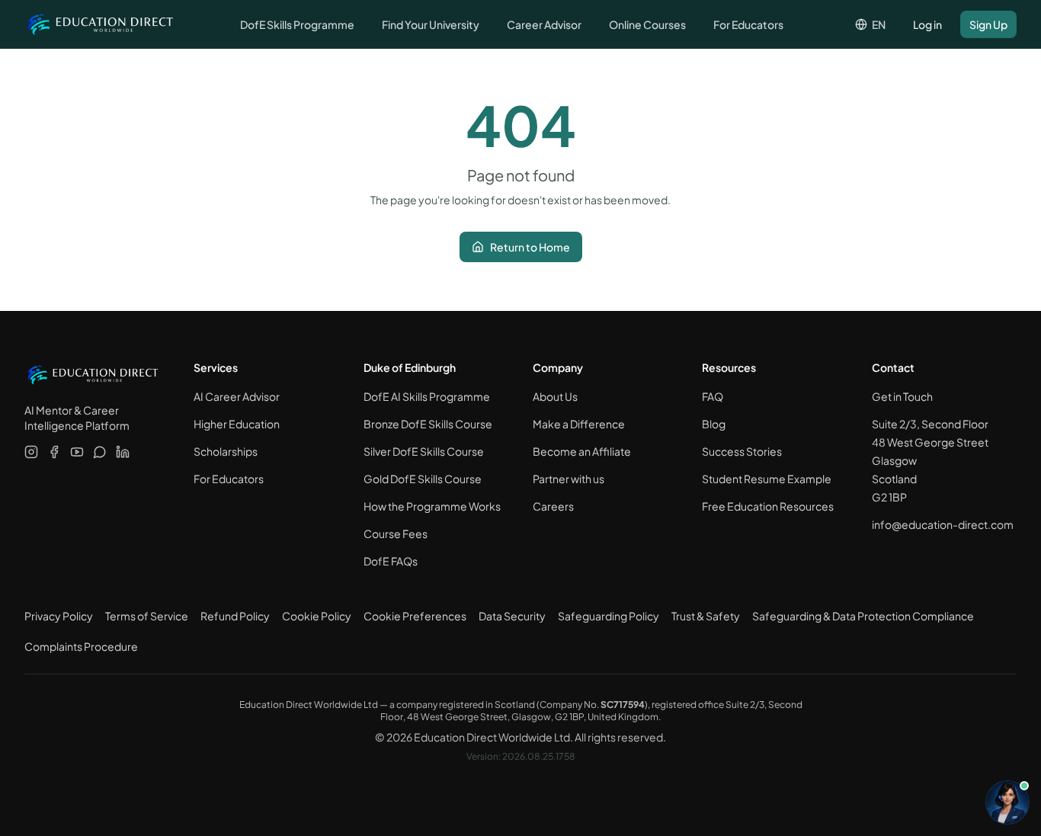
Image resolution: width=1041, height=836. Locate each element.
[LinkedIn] (123, 452)
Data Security (512, 616)
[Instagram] (31, 452)
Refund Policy (235, 616)
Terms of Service (146, 616)
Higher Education (237, 424)
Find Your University (430, 24)
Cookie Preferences (415, 616)
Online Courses (647, 24)
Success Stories (742, 451)
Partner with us (568, 478)
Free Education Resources (768, 506)
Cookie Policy (316, 616)
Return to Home (530, 247)
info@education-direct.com (943, 524)
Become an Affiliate (582, 451)
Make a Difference (579, 424)
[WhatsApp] (100, 452)
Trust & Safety (705, 616)
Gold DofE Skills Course (423, 478)
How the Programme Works (432, 506)
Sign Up (988, 24)
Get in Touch (902, 396)
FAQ (712, 396)
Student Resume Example (766, 478)
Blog (713, 424)
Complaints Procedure (81, 646)
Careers (553, 506)
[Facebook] (54, 452)
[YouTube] (77, 452)
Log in (927, 24)
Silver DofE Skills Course (424, 451)
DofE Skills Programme (297, 24)
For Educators (748, 24)
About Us (555, 396)
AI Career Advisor (237, 396)
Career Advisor (544, 24)
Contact (893, 367)
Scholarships (226, 451)
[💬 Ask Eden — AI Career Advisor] (1007, 802)
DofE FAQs (391, 561)
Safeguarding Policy (608, 616)
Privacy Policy (58, 616)
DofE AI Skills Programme (427, 396)
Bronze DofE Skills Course (428, 424)
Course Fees (396, 533)
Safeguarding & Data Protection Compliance (863, 616)
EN (879, 24)
